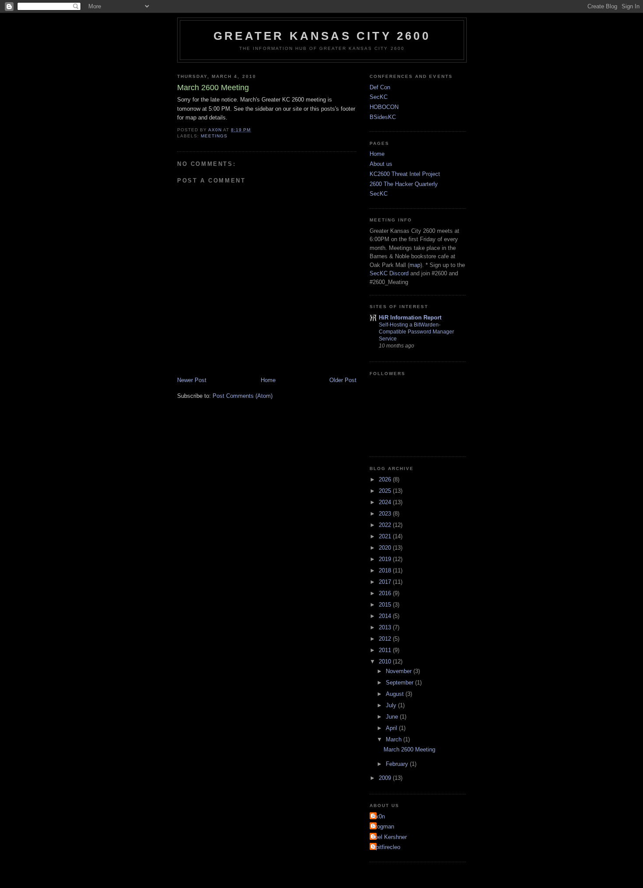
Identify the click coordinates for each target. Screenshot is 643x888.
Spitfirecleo (386, 847)
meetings (214, 135)
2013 (386, 627)
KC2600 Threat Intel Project (405, 174)
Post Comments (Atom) (243, 396)
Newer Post (191, 380)
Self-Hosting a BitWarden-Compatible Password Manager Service (416, 332)
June (393, 716)
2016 (386, 593)
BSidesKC (383, 117)
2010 (386, 661)
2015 (386, 604)
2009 (386, 778)
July (392, 705)
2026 (386, 479)
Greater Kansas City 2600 (321, 35)
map (414, 265)
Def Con (380, 87)
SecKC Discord (389, 273)
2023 (386, 513)
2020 (386, 547)
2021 (386, 536)
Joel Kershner (389, 837)
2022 (386, 525)
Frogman (383, 826)
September (400, 682)
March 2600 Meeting (409, 749)
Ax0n (378, 816)
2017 (386, 582)
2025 (386, 491)
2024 (386, 502)
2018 (386, 570)
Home (268, 380)
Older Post (342, 380)
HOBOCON (384, 107)
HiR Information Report (410, 317)
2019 (386, 559)
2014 (386, 616)
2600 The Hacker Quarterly (404, 184)
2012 (386, 638)
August (395, 694)
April (392, 728)
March (394, 739)
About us (381, 164)
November (399, 671)
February (398, 764)
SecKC (379, 97)
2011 (386, 650)
